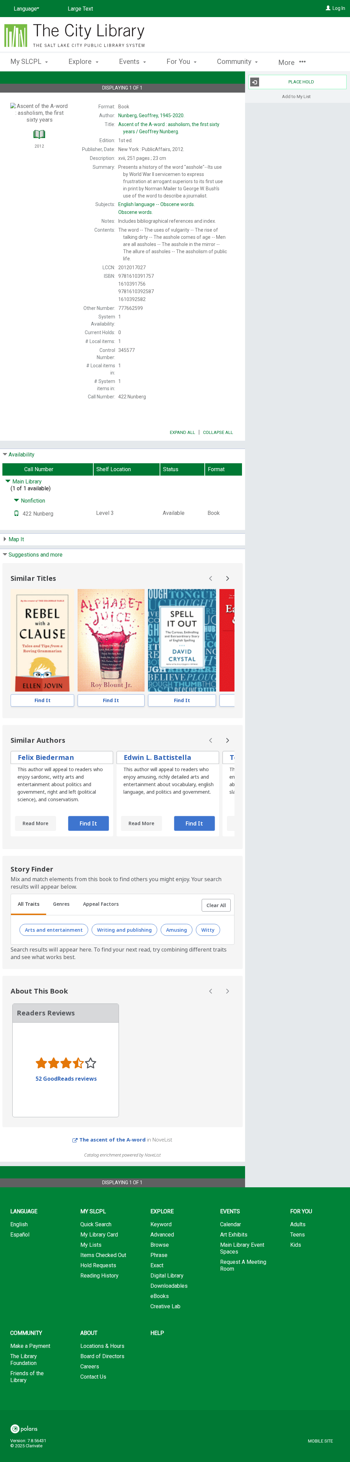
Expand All (182, 432)
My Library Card (99, 1234)
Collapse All (218, 432)
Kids (295, 1245)
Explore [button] (80, 61)
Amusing (176, 930)
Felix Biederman (46, 757)
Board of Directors (102, 1356)
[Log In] (328, 8)
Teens (297, 1234)
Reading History (99, 1275)
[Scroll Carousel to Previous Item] (211, 578)
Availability (22, 454)
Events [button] (130, 61)
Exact (156, 1265)
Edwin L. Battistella (157, 757)
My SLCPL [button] (26, 61)
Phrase (158, 1255)
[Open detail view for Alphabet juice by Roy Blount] (111, 640)
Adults (298, 1224)
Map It (16, 539)
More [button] (287, 62)
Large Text (80, 8)
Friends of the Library (27, 1376)
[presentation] (42, 640)
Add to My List (296, 96)
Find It (43, 700)
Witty (208, 930)
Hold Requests (98, 1265)
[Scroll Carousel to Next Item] (227, 578)
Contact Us (93, 1377)
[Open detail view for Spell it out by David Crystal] (182, 640)
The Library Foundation (23, 1359)
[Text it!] (16, 513)
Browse (159, 1245)
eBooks (159, 1296)
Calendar (230, 1224)
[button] (216, 905)
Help (157, 1333)
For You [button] (179, 61)
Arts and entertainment (54, 930)
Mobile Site (320, 1441)
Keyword (161, 1224)
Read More (35, 823)
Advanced (162, 1234)
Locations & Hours (102, 1346)
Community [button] (235, 61)
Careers (89, 1366)
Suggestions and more (36, 554)
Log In (339, 8)
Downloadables (169, 1286)
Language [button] (23, 1211)
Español (19, 1234)
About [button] (88, 1333)
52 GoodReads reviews (66, 1078)
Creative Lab (165, 1306)
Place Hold (301, 81)
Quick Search (95, 1224)
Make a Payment (30, 1346)
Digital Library (167, 1275)
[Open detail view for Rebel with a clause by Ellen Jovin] (42, 640)
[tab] (28, 904)
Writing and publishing (124, 930)
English (19, 1224)
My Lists (91, 1245)
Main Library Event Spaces (242, 1248)
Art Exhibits (233, 1234)
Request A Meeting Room (243, 1265)
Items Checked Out (103, 1255)
